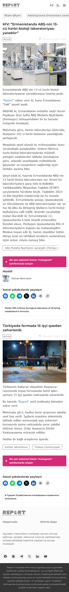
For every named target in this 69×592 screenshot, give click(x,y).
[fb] (5, 296)
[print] (40, 296)
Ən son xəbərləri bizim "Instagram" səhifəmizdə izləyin (30, 261)
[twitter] (26, 296)
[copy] (47, 296)
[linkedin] (33, 296)
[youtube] (45, 556)
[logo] (11, 5)
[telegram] (19, 296)
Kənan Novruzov (21, 278)
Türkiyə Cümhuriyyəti (47, 447)
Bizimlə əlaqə (48, 521)
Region (7, 39)
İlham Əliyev (13, 15)
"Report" (23, 401)
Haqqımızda (10, 521)
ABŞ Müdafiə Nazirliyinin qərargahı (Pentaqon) (32, 247)
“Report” (8, 100)
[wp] (12, 296)
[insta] (13, 556)
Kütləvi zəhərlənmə (16, 447)
